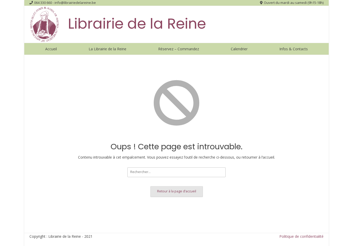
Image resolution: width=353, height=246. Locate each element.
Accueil (51, 48)
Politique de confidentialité (301, 236)
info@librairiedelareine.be (75, 2)
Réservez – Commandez (178, 48)
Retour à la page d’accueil (176, 191)
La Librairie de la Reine (107, 48)
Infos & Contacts (293, 48)
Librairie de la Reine (137, 23)
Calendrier (239, 48)
